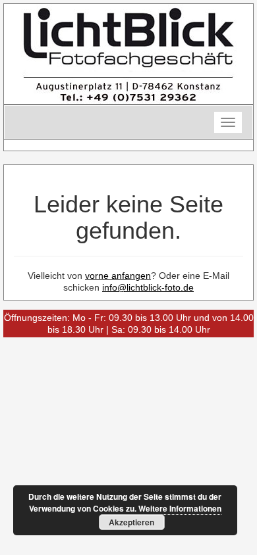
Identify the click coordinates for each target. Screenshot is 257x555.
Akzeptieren (131, 522)
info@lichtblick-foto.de (148, 287)
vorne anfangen (118, 275)
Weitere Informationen (179, 508)
